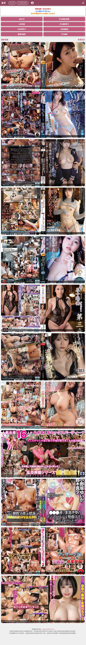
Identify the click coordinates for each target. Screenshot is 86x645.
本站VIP (12, 3)
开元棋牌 (64, 34)
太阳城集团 (64, 29)
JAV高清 (22, 24)
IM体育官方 (22, 29)
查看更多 (81, 39)
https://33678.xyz (48, 629)
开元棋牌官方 (64, 24)
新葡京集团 (22, 34)
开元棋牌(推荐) (22, 3)
